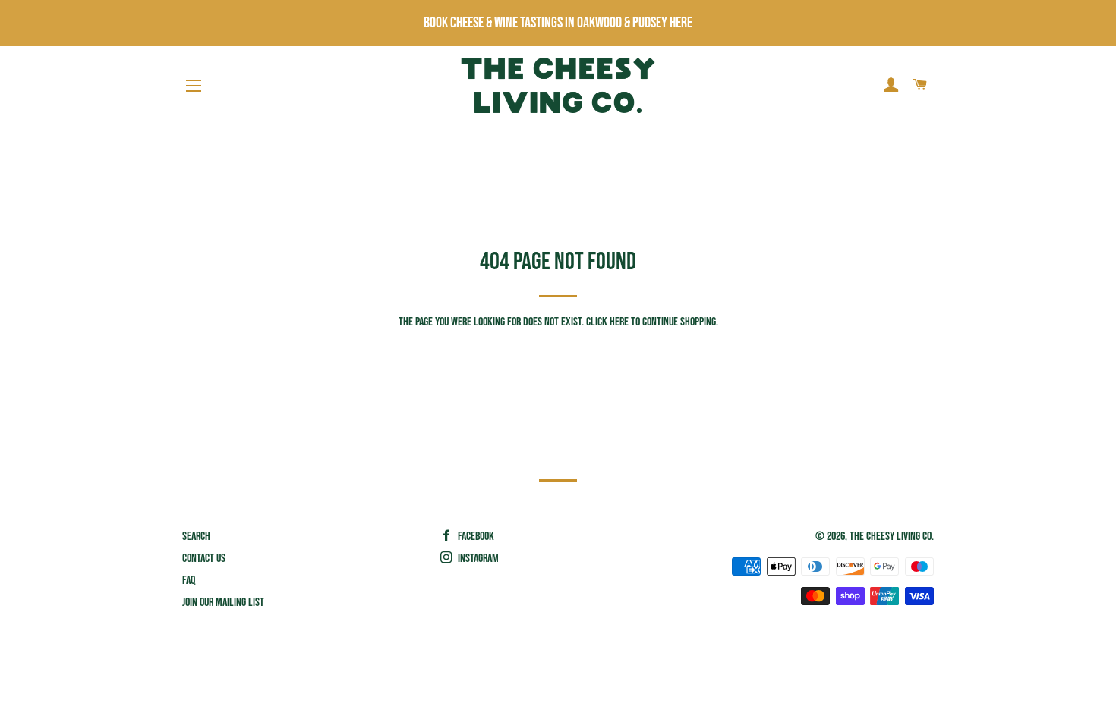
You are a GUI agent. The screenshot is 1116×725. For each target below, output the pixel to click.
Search (196, 536)
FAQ (188, 580)
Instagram (477, 558)
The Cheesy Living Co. (892, 536)
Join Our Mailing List (223, 602)
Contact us (203, 558)
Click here (607, 322)
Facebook (475, 536)
